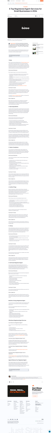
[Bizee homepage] (9, 0)
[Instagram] (10, 419)
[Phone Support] (37, 0)
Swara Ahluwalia (10, 16)
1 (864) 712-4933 (37, 404)
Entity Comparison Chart (16, 406)
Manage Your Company (28, 404)
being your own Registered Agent (20, 335)
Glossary (36, 410)
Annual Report (21, 403)
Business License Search (22, 410)
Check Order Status (28, 405)
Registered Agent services (25, 62)
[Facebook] (12, 419)
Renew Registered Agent (16, 402)
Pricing (26, 406)
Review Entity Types (28, 403)
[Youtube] (17, 419)
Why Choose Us (15, 404)
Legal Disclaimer (36, 409)
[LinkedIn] (15, 419)
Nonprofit (8, 405)
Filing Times (15, 403)
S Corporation (9, 403)
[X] (14, 419)
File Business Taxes (21, 411)
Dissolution (21, 409)
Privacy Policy (11, 422)
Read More (24, 379)
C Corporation (9, 404)
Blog (26, 407)
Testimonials (15, 405)
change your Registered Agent (16, 95)
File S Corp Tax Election (22, 413)
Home (26, 402)
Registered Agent (12, 43)
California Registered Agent (13, 355)
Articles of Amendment (22, 408)
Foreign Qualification (22, 407)
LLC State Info (15, 407)
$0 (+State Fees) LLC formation (22, 85)
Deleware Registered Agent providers (22, 349)
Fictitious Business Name (22, 412)
